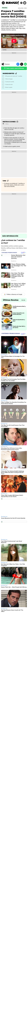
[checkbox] (13, 76)
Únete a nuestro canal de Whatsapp (15, 68)
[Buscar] (24, 2)
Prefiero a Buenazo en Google (14, 294)
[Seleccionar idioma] (21, 3)
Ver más (23, 300)
